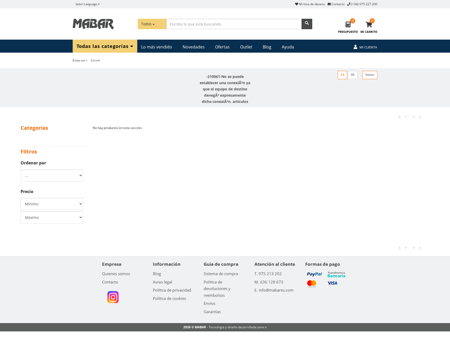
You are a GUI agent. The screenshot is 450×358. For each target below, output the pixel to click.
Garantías (212, 311)
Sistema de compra (221, 273)
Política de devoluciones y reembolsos (217, 288)
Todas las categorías (103, 46)
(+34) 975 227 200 (364, 4)
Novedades (194, 47)
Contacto (338, 4)
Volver (369, 74)
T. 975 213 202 (268, 273)
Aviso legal (162, 282)
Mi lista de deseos (311, 4)
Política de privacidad (172, 290)
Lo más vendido (156, 47)
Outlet (246, 47)
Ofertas (222, 47)
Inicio (94, 60)
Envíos (209, 303)
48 (352, 74)
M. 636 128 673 (268, 282)
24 (342, 74)
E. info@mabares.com (273, 290)
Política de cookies (169, 298)
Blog (267, 47)
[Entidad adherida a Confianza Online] (113, 297)
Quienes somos (116, 273)
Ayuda (288, 47)
